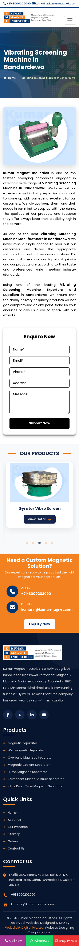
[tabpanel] (39, 494)
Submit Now (39, 423)
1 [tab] (27, 543)
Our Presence (18, 827)
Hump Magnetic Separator (27, 772)
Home (12, 78)
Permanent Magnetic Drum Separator (36, 779)
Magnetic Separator (22, 743)
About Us (14, 820)
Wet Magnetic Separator (26, 750)
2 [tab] (33, 543)
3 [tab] (39, 543)
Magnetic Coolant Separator (29, 765)
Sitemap (14, 834)
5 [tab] (52, 543)
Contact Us (16, 848)
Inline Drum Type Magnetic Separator (35, 786)
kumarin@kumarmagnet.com (55, 3)
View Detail (37, 519)
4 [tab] (46, 543)
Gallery (13, 841)
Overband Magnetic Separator (30, 757)
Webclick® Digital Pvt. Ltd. (25, 927)
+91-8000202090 (19, 3)
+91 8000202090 (23, 894)
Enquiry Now (39, 624)
